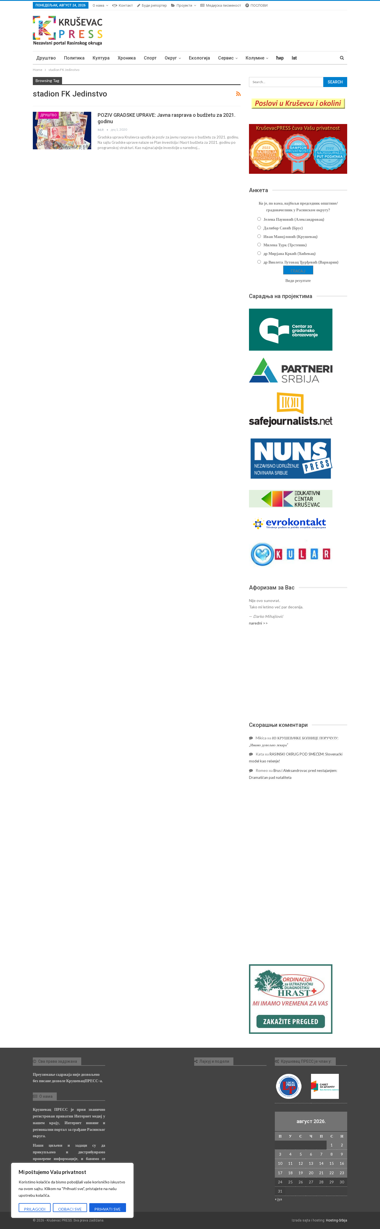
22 (331, 1173)
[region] (72, 1190)
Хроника (127, 58)
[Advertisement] (298, 674)
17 (280, 1173)
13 (311, 1163)
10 (280, 1163)
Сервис (226, 58)
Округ (171, 58)
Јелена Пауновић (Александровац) (293, 219)
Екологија (199, 58)
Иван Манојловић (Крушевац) (290, 236)
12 (300, 1163)
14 (321, 1163)
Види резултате (298, 280)
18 (290, 1173)
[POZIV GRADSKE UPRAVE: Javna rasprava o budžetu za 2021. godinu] (62, 130)
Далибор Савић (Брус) (283, 228)
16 (342, 1163)
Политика (74, 58)
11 (290, 1163)
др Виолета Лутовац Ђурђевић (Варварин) (301, 262)
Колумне (255, 58)
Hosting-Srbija (336, 1220)
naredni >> (258, 623)
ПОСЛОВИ (259, 5)
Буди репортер (154, 5)
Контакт (126, 5)
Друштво (46, 58)
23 (342, 1173)
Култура (101, 58)
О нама (98, 5)
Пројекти (184, 5)
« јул (278, 1199)
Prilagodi (35, 1209)
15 (331, 1163)
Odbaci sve (70, 1209)
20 (311, 1173)
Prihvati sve (107, 1209)
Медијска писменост (223, 5)
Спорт (150, 58)
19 (300, 1173)
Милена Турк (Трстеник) (285, 244)
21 (321, 1173)
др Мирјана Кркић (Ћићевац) (289, 253)
